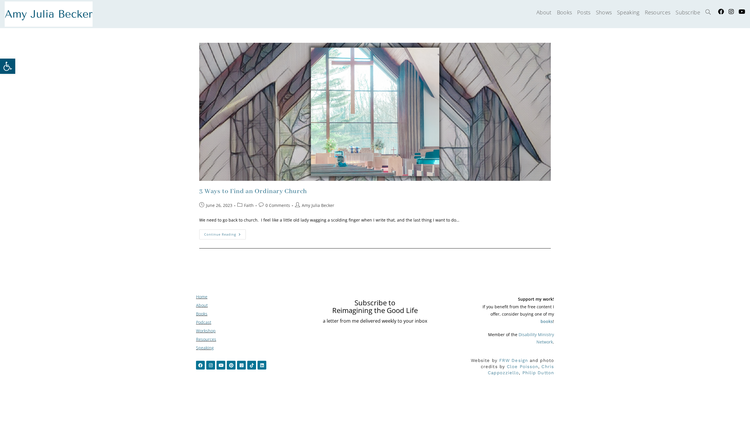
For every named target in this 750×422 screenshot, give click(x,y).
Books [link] (201, 313)
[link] (7, 66)
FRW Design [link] (513, 360)
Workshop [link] (206, 330)
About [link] (202, 305)
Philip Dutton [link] (538, 372)
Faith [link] (249, 205)
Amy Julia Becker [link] (318, 205)
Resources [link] (206, 339)
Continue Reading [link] (225, 232)
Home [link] (201, 297)
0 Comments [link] (277, 205)
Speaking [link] (205, 347)
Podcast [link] (203, 322)
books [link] (547, 321)
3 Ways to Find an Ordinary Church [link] (253, 191)
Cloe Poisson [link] (522, 366)
